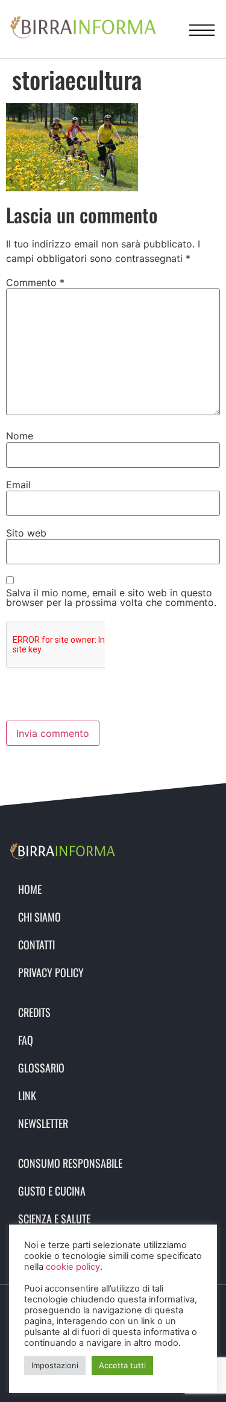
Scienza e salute (54, 1218)
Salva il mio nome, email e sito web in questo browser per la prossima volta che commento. (111, 597)
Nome (19, 436)
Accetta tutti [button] (122, 1365)
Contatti (36, 944)
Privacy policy (51, 972)
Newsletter (43, 1123)
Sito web (26, 533)
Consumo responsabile (70, 1163)
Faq (25, 1040)
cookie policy (73, 1266)
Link (27, 1095)
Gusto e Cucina (52, 1191)
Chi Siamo (39, 917)
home (30, 889)
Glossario (41, 1067)
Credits (34, 1012)
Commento (35, 282)
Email (18, 484)
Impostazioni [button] (54, 1365)
